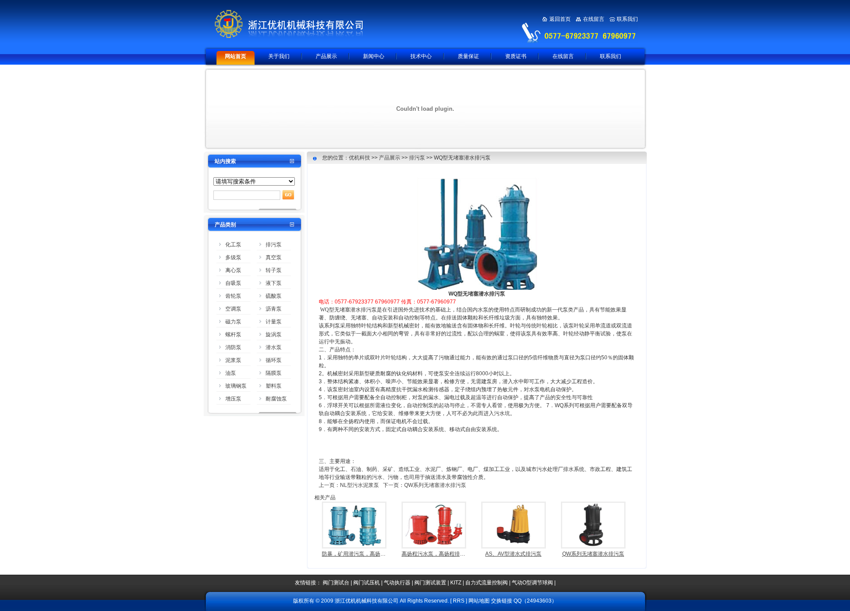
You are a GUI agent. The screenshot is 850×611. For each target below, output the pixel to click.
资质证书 (515, 56)
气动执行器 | (399, 583)
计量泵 (274, 322)
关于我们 (279, 56)
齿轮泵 (233, 296)
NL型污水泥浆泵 (359, 485)
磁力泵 (233, 322)
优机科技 (359, 158)
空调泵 (233, 309)
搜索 (288, 195)
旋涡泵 (274, 334)
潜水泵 (274, 347)
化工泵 (233, 244)
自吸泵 (233, 283)
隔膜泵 (274, 373)
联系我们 (627, 19)
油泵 (230, 373)
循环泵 (274, 360)
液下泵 (274, 283)
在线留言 (593, 19)
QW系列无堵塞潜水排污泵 (435, 485)
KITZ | (457, 583)
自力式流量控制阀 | (488, 583)
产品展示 (326, 56)
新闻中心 (373, 56)
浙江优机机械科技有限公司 (312, 24)
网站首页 (235, 56)
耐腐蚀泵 (276, 399)
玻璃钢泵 (236, 386)
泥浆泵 (233, 360)
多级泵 (233, 257)
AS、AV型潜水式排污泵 (513, 554)
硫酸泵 (274, 296)
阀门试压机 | (368, 583)
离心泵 (233, 270)
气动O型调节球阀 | (534, 583)
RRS (458, 601)
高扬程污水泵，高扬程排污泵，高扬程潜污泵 (455, 554)
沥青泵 (274, 309)
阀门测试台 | (338, 583)
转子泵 (274, 270)
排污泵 (274, 244)
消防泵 (233, 347)
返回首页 (560, 19)
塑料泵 (274, 386)
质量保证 (468, 56)
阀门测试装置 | (432, 583)
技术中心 (421, 56)
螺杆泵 (233, 334)
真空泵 (274, 257)
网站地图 (479, 601)
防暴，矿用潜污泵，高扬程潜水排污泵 (367, 554)
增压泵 (233, 399)
